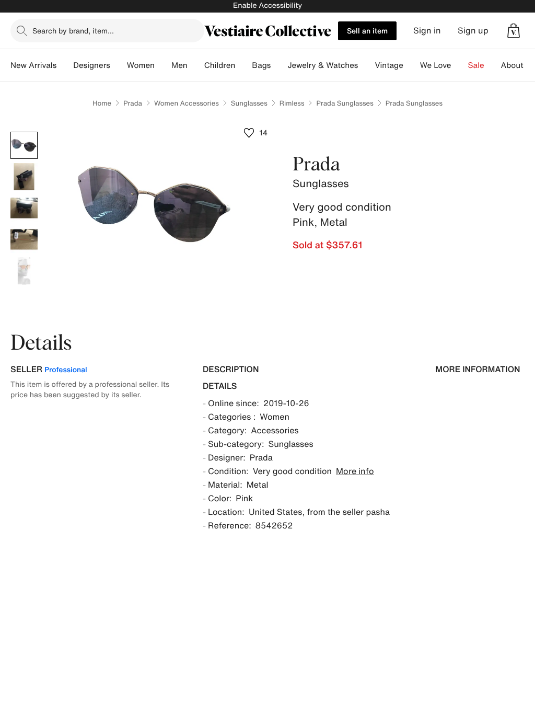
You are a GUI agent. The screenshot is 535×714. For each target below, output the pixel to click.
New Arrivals (33, 65)
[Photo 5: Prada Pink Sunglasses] (24, 270)
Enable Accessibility (267, 5)
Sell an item (367, 30)
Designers (91, 65)
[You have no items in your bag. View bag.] (513, 31)
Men (179, 65)
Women (141, 65)
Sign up (473, 30)
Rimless (292, 103)
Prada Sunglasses (344, 103)
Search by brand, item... (73, 30)
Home (101, 103)
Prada (132, 103)
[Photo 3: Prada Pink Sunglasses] (24, 208)
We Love (435, 65)
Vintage (389, 65)
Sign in (427, 30)
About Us (518, 65)
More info (355, 471)
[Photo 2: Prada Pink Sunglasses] (24, 176)
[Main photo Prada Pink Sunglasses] (24, 145)
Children (220, 65)
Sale (476, 65)
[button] (513, 31)
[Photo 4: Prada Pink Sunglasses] (24, 239)
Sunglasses (249, 103)
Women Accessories (186, 103)
